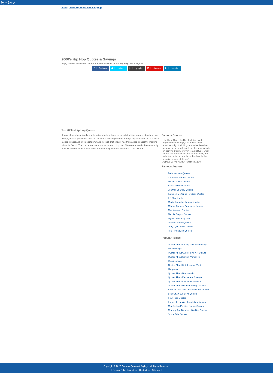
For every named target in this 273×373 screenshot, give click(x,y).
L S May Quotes (176, 198)
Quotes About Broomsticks (181, 273)
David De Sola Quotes (179, 181)
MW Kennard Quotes (178, 210)
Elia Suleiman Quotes (179, 185)
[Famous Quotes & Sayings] (8, 4)
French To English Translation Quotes (187, 302)
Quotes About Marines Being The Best (187, 285)
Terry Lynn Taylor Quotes (180, 226)
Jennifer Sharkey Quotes (180, 189)
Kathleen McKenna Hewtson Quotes (186, 194)
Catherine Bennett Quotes (181, 177)
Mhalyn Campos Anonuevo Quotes (185, 206)
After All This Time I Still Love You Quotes (188, 289)
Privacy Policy (119, 370)
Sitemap (156, 370)
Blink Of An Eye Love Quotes (182, 293)
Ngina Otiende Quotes (179, 218)
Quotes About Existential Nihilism (184, 281)
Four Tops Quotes (177, 298)
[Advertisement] (136, 32)
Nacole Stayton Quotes (179, 214)
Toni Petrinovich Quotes (180, 230)
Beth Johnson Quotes (179, 173)
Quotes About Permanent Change (185, 277)
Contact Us (144, 370)
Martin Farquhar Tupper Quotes (184, 202)
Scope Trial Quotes (177, 314)
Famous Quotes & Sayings (135, 366)
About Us (132, 370)
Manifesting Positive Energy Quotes (186, 306)
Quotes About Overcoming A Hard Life (187, 252)
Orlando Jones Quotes (179, 222)
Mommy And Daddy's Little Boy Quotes (187, 310)
